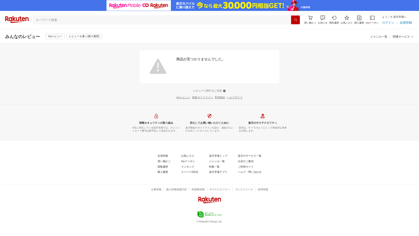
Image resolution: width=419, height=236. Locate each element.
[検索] (295, 20)
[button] (323, 19)
